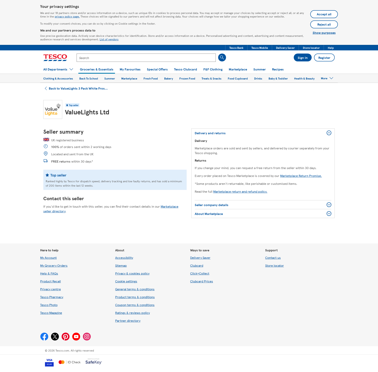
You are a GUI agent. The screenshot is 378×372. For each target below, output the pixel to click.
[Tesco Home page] (55, 57)
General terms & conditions (135, 289)
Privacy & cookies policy (132, 273)
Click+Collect (199, 273)
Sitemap (121, 265)
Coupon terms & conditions (135, 305)
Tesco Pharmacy (51, 297)
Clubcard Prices (201, 281)
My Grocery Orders (54, 265)
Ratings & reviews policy (132, 312)
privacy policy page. (67, 16)
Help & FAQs (49, 273)
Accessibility (124, 257)
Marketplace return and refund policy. (240, 191)
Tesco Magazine (51, 312)
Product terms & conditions (135, 297)
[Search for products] (222, 57)
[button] (236, 47)
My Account (48, 257)
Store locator (274, 265)
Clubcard (196, 265)
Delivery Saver (200, 257)
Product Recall (50, 281)
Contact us (273, 257)
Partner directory (127, 320)
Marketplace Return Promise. (301, 175)
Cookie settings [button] (126, 281)
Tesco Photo (48, 305)
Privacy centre (50, 289)
